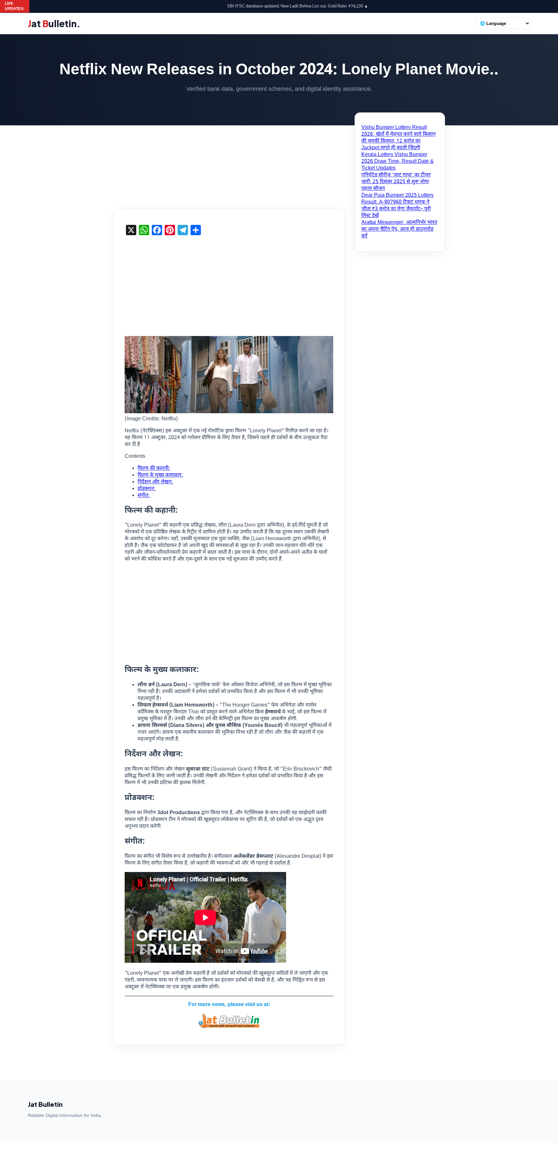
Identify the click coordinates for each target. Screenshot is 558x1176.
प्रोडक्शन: (147, 489)
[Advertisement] (279, 160)
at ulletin (54, 23)
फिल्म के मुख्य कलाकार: (160, 475)
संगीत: (144, 495)
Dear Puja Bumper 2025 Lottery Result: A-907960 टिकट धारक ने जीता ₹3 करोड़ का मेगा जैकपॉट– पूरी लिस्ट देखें (397, 205)
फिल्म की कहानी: (154, 468)
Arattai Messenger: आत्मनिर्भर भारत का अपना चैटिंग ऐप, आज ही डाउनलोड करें (399, 229)
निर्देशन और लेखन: (155, 482)
